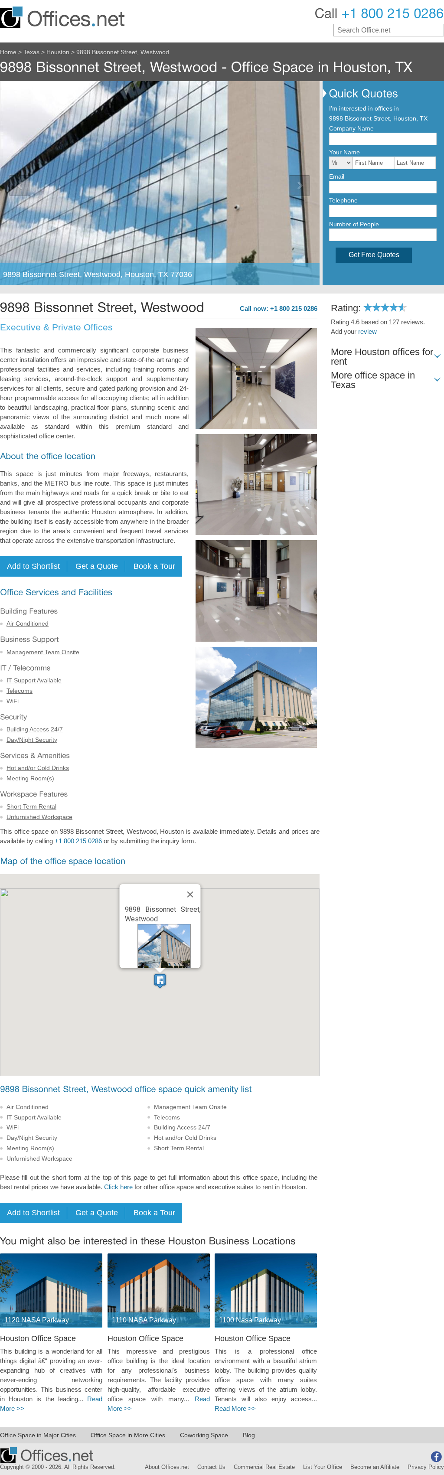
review (367, 331)
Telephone (343, 200)
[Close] (190, 894)
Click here (118, 1187)
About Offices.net (167, 1467)
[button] (160, 980)
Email (336, 176)
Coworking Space (204, 1435)
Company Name (351, 128)
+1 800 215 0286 (78, 841)
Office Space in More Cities (128, 1435)
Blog (249, 1435)
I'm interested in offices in (364, 108)
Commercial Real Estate (264, 1467)
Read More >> (235, 1408)
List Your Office (322, 1467)
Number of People (354, 224)
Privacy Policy (426, 1467)
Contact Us (211, 1467)
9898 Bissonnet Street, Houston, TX (378, 118)
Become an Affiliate (374, 1467)
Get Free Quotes (374, 254)
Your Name (344, 152)
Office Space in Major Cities (38, 1435)
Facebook (436, 1456)
